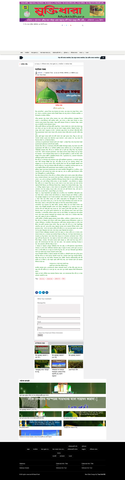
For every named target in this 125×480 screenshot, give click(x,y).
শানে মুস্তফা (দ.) (34, 52)
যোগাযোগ (62, 456)
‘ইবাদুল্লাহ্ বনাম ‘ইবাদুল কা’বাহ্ (70, 427)
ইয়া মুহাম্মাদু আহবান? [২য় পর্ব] (70, 418)
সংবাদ (87, 52)
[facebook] (62, 25)
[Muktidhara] (62, 11)
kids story (42, 278)
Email (39, 322)
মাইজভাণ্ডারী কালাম (73, 449)
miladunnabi (49, 278)
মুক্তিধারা (66, 52)
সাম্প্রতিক (27, 52)
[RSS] (71, 25)
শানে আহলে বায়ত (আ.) (45, 52)
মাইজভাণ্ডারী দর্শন (57, 52)
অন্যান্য (80, 52)
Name (39, 316)
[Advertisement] (63, 39)
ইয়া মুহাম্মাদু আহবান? (75, 355)
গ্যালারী (54, 456)
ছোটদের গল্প (57, 278)
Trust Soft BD (101, 474)
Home (38, 64)
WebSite (39, 327)
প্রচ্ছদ (21, 52)
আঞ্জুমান (84, 449)
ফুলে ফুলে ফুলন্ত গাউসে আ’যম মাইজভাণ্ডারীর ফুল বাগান (34, 395)
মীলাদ (63, 278)
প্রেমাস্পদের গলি (73, 370)
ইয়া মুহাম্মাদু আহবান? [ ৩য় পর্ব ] (28, 409)
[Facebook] (36, 292)
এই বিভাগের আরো (40, 343)
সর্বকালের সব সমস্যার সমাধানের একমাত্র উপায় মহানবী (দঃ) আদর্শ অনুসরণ (36, 437)
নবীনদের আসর (74, 52)
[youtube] (67, 25)
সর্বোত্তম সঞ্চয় (68, 64)
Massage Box (41, 303)
